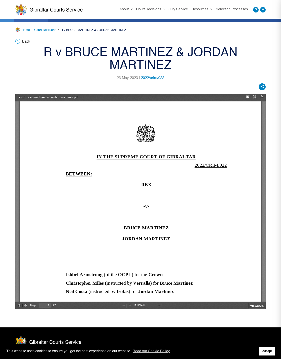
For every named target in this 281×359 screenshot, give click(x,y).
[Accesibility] (263, 10)
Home (26, 30)
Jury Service (178, 9)
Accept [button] (267, 351)
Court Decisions (149, 9)
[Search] (256, 10)
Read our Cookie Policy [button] (151, 351)
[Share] (262, 86)
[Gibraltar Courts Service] (49, 9)
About (124, 9)
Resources (200, 9)
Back (25, 41)
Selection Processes (232, 9)
